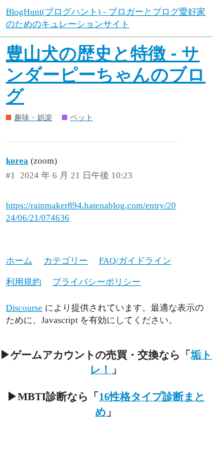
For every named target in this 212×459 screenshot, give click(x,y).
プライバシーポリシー (96, 282)
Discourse (24, 307)
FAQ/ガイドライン (135, 260)
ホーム (19, 260)
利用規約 (23, 282)
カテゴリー (66, 260)
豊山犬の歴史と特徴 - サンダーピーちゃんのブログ (106, 74)
